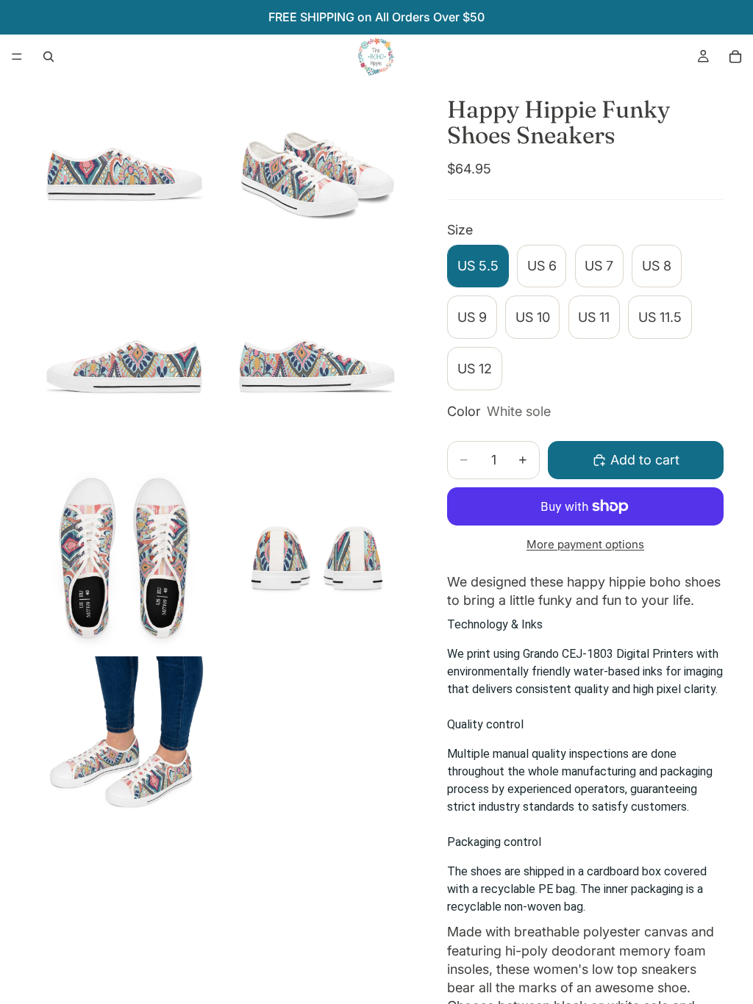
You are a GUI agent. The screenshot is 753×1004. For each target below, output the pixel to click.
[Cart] (735, 56)
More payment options (585, 544)
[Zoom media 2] (317, 173)
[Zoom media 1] (124, 173)
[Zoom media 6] (317, 558)
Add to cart (644, 459)
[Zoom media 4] (317, 366)
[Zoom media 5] (124, 558)
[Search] (48, 56)
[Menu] (17, 56)
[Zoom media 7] (124, 751)
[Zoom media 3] (124, 366)
